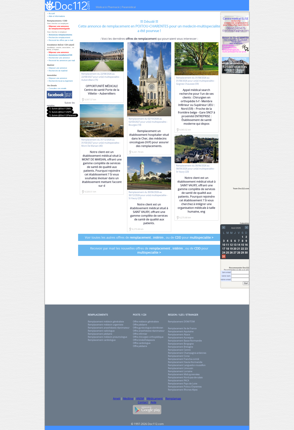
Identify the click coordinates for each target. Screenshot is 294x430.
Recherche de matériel (58, 71)
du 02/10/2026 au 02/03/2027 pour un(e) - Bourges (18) (148, 121)
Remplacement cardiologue (102, 339)
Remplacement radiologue (101, 330)
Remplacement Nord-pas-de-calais (185, 377)
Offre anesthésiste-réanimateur (149, 330)
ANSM (140, 398)
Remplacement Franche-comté (183, 359)
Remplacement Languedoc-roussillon (187, 365)
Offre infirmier (140, 333)
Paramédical (129, 7)
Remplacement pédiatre (100, 333)
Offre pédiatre (140, 324)
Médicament (155, 398)
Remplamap (173, 398)
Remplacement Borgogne (181, 343)
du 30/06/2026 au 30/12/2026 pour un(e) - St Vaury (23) (148, 195)
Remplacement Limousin (180, 368)
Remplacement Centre (179, 349)
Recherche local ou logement (61, 81)
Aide (153, 402)
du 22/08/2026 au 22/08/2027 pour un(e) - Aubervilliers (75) (100, 76)
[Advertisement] (235, 129)
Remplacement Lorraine (180, 371)
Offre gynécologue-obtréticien (148, 327)
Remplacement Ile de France (182, 328)
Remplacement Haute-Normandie (185, 362)
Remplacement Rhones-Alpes (183, 389)
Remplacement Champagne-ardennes (187, 352)
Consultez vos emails (57, 88)
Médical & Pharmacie (108, 7)
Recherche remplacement (59, 37)
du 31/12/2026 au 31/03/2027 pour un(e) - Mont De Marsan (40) (100, 142)
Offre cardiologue (141, 343)
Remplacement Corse (179, 355)
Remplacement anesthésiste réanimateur (108, 327)
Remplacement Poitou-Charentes (185, 386)
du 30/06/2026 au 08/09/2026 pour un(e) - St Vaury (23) (195, 168)
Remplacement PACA (178, 380)
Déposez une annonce (59, 52)
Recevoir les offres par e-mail (61, 40)
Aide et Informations (57, 16)
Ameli (116, 398)
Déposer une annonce (58, 68)
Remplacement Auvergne (180, 337)
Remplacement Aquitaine (180, 331)
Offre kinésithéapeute (144, 339)
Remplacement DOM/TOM (181, 321)
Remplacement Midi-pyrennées (184, 374)
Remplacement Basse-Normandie (185, 340)
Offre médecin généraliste (146, 321)
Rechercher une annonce (59, 58)
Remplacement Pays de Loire (182, 383)
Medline (128, 398)
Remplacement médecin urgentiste (105, 324)
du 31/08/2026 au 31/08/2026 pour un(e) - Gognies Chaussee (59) (195, 80)
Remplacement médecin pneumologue (107, 336)
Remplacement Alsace (179, 334)
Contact (143, 402)
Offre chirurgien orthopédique (148, 336)
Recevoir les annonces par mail (62, 60)
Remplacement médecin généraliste (106, 321)
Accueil (52, 13)
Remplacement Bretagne (180, 346)
